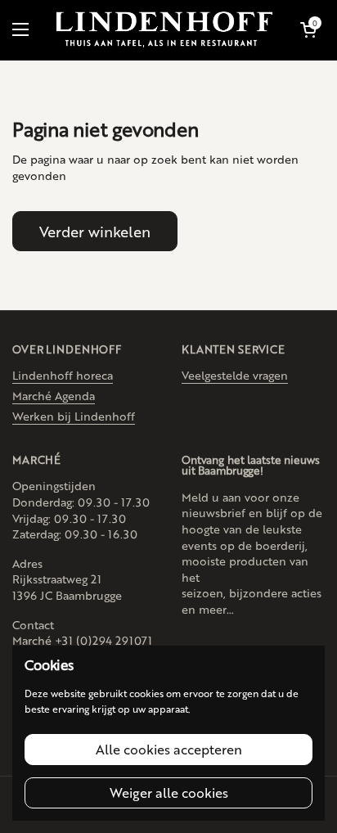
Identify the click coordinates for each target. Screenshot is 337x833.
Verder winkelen (95, 231)
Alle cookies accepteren (169, 749)
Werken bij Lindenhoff (73, 415)
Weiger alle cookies (169, 792)
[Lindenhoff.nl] (164, 30)
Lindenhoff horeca (62, 374)
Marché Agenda (53, 395)
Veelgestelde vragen (235, 374)
